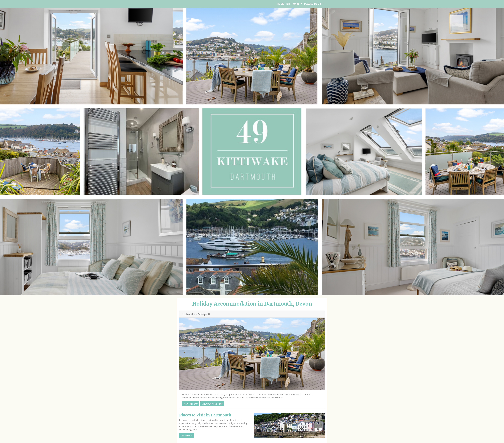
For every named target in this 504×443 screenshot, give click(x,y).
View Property (191, 403)
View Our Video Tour (212, 403)
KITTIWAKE (293, 3)
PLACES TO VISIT (314, 3)
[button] (38, 151)
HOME (280, 3)
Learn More (187, 435)
